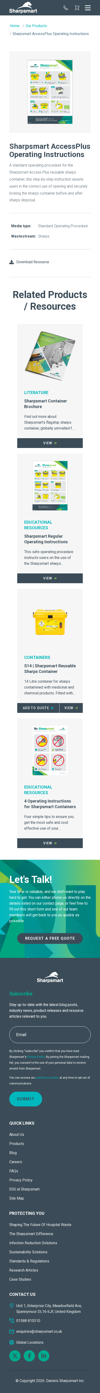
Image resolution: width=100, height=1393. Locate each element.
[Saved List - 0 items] (77, 7)
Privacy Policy (36, 1057)
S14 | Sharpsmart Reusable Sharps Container (50, 668)
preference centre (47, 1077)
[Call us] (66, 7)
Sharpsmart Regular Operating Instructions (46, 539)
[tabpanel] (50, 92)
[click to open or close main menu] (88, 7)
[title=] (23, 8)
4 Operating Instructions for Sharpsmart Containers (50, 804)
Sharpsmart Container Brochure (45, 403)
